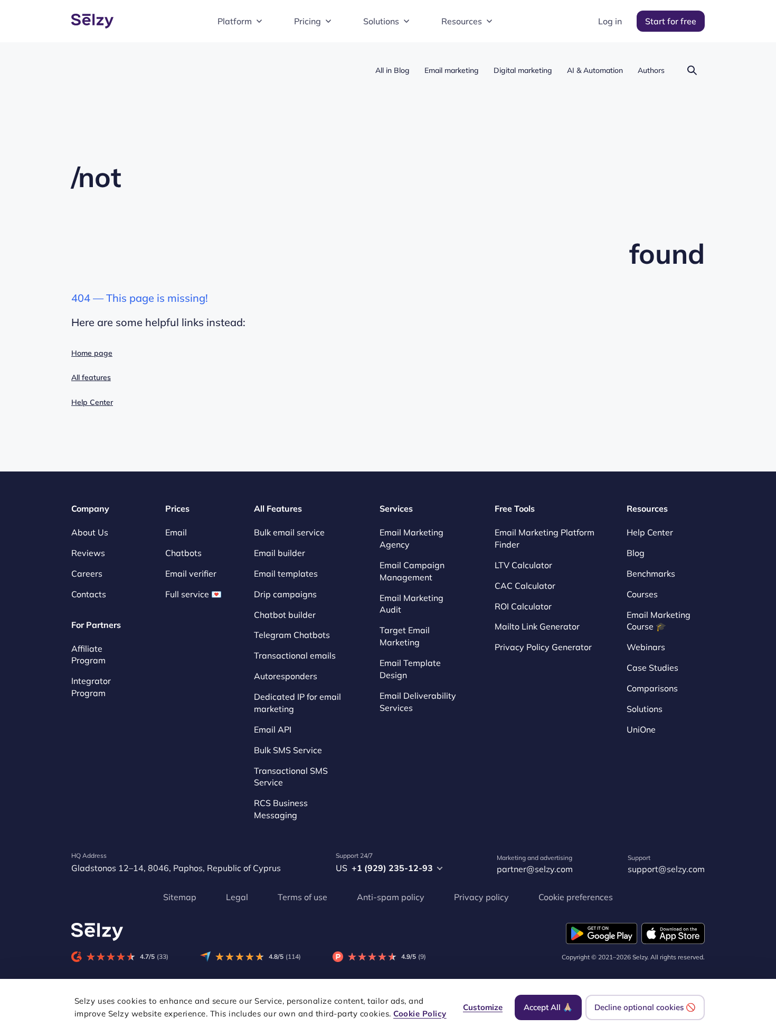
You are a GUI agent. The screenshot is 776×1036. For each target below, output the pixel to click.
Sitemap (179, 897)
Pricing (307, 21)
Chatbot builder (285, 614)
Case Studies (652, 667)
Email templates (286, 573)
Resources (461, 21)
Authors (651, 70)
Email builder (279, 553)
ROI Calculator (523, 606)
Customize (483, 1007)
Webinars (646, 647)
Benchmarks (651, 573)
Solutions (381, 21)
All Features (278, 508)
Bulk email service (289, 532)
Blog (636, 553)
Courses (642, 594)
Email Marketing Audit (411, 604)
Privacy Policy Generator (543, 647)
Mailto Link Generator (537, 627)
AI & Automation (595, 70)
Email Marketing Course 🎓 (658, 620)
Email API (272, 729)
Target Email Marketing (405, 636)
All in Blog (392, 70)
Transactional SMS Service (291, 776)
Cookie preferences (575, 897)
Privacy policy (481, 897)
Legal (237, 897)
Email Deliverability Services (418, 701)
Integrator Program (91, 687)
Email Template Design (410, 669)
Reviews (88, 553)
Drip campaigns (285, 594)
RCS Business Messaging (281, 809)
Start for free (670, 21)
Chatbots (183, 553)
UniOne (641, 729)
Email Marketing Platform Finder (544, 538)
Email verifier (190, 573)
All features (91, 377)
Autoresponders (285, 676)
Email (176, 532)
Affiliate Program (88, 654)
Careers (86, 573)
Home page (91, 353)
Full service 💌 (193, 594)
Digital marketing (523, 70)
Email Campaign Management (412, 571)
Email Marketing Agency (411, 538)
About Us (89, 532)
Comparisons (652, 688)
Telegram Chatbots (292, 635)
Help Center (92, 402)
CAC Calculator (525, 585)
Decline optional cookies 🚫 (645, 1007)
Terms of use (302, 897)
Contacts (88, 594)
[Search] (692, 70)
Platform (234, 21)
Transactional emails (295, 655)
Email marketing (451, 70)
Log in (610, 21)
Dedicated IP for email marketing (297, 702)
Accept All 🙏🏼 (548, 1007)
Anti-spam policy (390, 897)
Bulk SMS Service (288, 750)
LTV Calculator (523, 565)
